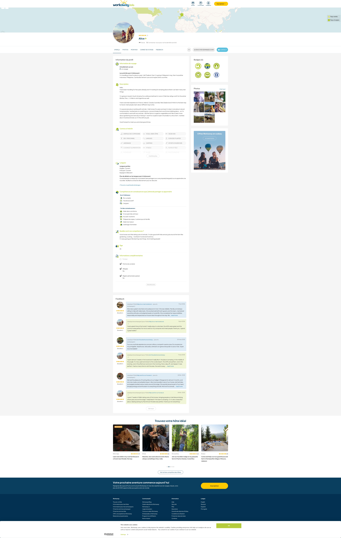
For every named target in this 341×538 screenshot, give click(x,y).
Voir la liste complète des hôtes (170, 472)
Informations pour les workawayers (123, 506)
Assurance (175, 509)
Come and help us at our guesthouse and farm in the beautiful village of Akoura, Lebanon (185, 459)
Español (203, 506)
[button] (167, 466)
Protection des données (179, 516)
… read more (174, 315)
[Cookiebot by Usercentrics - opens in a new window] (109, 534)
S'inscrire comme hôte (119, 511)
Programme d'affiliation (149, 516)
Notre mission (146, 518)
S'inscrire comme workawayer (122, 509)
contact (223, 50)
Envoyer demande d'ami (204, 50)
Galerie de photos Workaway (150, 504)
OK (229, 525)
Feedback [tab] (159, 49)
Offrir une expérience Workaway (122, 513)
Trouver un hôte (117, 502)
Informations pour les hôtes (121, 504)
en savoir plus (209, 138)
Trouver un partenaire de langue (130, 185)
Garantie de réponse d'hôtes (180, 511)
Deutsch (203, 504)
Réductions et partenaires (120, 516)
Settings (123, 534)
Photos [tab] (125, 49)
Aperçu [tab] (117, 49)
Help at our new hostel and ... (145, 304)
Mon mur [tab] (134, 49)
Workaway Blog (146, 502)
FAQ (173, 506)
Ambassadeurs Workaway (149, 513)
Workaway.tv (146, 506)
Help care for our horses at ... (145, 375)
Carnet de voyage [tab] (146, 49)
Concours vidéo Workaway (150, 511)
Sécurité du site (151, 284)
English (203, 502)
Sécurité (174, 504)
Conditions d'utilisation (178, 513)
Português (204, 509)
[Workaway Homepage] (123, 3)
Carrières (174, 518)
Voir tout (222, 89)
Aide (173, 502)
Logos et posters (147, 509)
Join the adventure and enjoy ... (145, 339)
